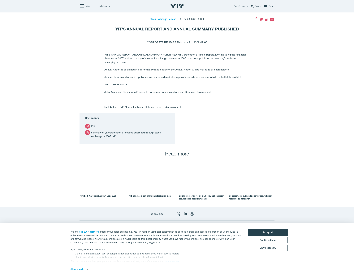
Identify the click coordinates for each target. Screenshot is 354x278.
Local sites (102, 6)
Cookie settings (268, 240)
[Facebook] (256, 19)
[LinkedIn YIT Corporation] (185, 214)
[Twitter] (261, 19)
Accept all (268, 232)
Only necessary (268, 248)
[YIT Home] (177, 6)
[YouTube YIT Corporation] (192, 214)
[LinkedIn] (266, 19)
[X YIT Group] (178, 214)
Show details (77, 269)
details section (172, 261)
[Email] (272, 19)
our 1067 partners (89, 232)
